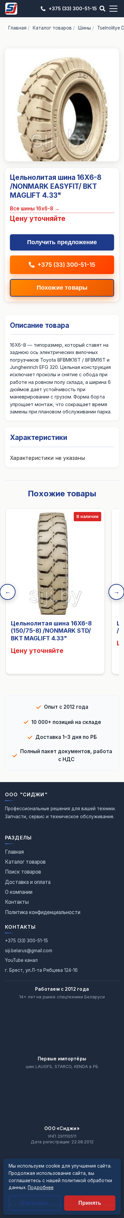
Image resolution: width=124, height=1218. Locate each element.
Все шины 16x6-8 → (35, 208)
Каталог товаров (52, 28)
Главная (17, 28)
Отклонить (35, 1203)
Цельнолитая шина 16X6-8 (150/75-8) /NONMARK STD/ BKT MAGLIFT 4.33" (51, 631)
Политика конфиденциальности (42, 912)
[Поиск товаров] (102, 8)
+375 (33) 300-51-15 (73, 8)
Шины (84, 28)
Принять (89, 1203)
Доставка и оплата (28, 882)
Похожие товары (62, 287)
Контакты (17, 902)
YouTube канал (21, 960)
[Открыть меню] (113, 8)
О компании (18, 892)
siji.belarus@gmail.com (28, 950)
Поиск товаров (23, 872)
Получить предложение (62, 242)
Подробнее (41, 1187)
